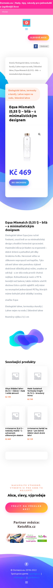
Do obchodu (19, 182)
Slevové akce (38, 37)
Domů (11, 63)
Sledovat (44, 46)
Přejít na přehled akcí (26, 507)
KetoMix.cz (26, 526)
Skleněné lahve (22, 97)
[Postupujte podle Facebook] (36, 46)
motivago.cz (20, 577)
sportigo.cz (34, 573)
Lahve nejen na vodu (24, 66)
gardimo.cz (33, 577)
